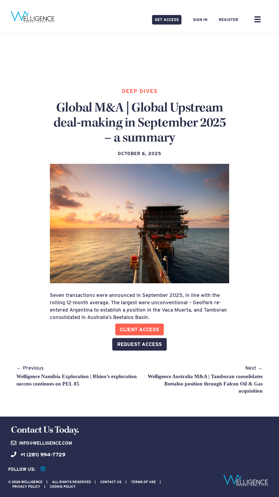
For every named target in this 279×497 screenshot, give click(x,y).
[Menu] (257, 19)
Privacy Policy (26, 486)
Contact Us (111, 482)
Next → (205, 379)
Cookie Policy (63, 486)
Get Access (167, 19)
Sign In (200, 19)
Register (228, 19)
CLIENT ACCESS (139, 329)
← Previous (76, 376)
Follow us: (21, 469)
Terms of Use (143, 482)
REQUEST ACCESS (139, 344)
